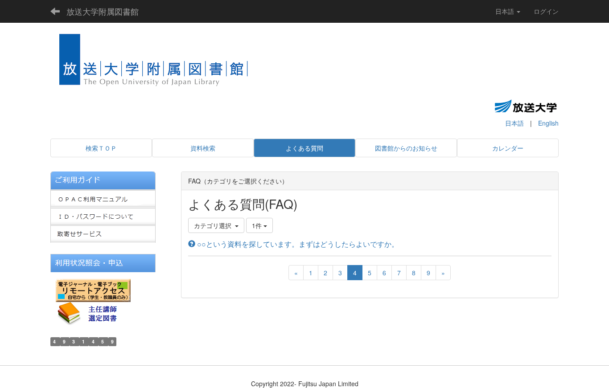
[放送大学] (526, 105)
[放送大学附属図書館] (154, 63)
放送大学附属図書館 (102, 11)
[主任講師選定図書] (95, 312)
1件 (257, 225)
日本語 (514, 122)
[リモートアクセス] (93, 289)
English (548, 122)
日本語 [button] (505, 11)
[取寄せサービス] (103, 233)
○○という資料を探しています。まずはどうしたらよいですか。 (297, 244)
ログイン (546, 11)
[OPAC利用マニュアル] (103, 197)
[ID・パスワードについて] (103, 215)
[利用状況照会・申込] (103, 261)
